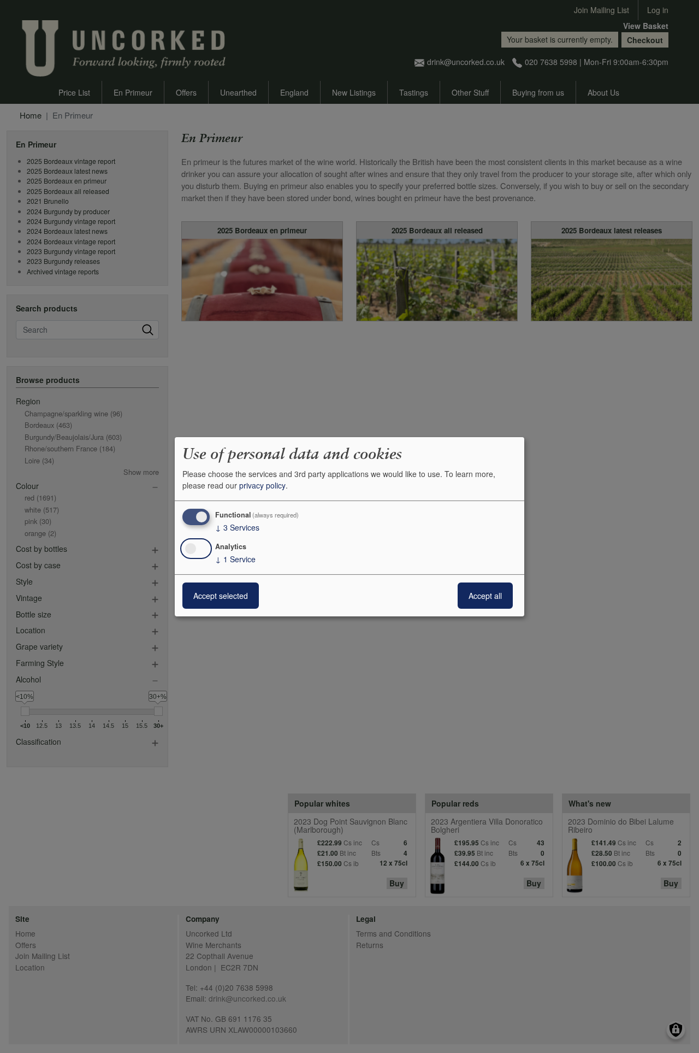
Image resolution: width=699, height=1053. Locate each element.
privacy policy (262, 485)
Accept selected (220, 595)
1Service (235, 559)
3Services (237, 527)
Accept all (485, 595)
